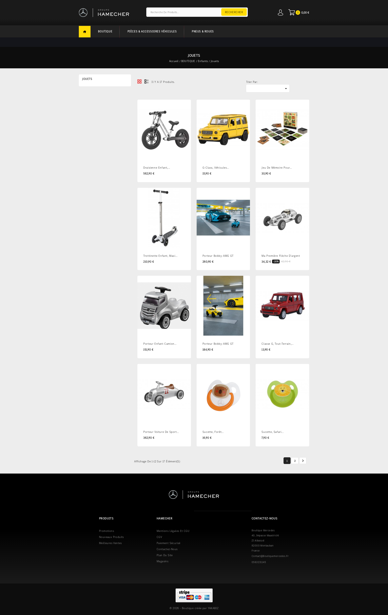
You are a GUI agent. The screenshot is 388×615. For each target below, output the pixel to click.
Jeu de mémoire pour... (276, 167)
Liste (146, 81)
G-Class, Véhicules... (215, 167)
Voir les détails (185, 106)
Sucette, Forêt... (213, 432)
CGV (159, 537)
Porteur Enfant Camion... (159, 344)
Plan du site (165, 555)
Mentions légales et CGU (173, 531)
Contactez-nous (167, 549)
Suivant (302, 460)
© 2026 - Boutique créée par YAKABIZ (194, 608)
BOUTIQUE (105, 31)
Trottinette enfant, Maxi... (160, 256)
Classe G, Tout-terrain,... (277, 344)
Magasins (162, 561)
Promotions (106, 531)
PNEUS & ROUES (203, 31)
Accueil (85, 31)
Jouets (87, 79)
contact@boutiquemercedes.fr (270, 556)
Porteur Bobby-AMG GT (218, 256)
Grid (139, 81)
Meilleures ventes (110, 543)
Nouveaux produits (111, 537)
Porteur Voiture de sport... (161, 432)
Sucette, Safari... (272, 432)
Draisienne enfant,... (156, 167)
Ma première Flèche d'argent (280, 256)
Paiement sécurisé (168, 543)
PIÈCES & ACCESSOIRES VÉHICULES (152, 31)
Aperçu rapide (185, 115)
